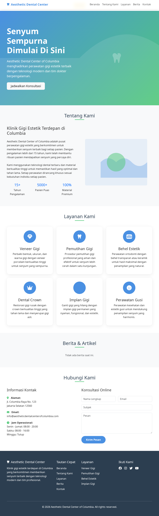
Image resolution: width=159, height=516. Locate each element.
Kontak (147, 4)
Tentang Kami (110, 4)
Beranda (95, 4)
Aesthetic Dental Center (29, 4)
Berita (136, 4)
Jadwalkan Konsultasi (26, 86)
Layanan (126, 4)
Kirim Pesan (93, 439)
